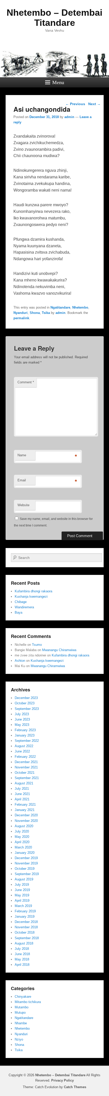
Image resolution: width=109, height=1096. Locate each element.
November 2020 (26, 821)
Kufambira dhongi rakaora (33, 591)
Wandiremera (24, 607)
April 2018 (22, 965)
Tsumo (37, 645)
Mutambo (21, 1007)
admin (69, 117)
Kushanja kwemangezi (31, 596)
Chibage (21, 602)
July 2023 (22, 714)
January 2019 (24, 916)
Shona (35, 313)
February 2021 (25, 804)
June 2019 (22, 890)
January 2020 (24, 853)
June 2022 (22, 751)
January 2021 (24, 810)
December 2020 (26, 815)
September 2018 (27, 938)
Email (21, 480)
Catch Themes (75, 1087)
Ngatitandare (60, 307)
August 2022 (24, 746)
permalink (21, 318)
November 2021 (26, 767)
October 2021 (24, 772)
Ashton (20, 661)
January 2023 (24, 735)
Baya (18, 612)
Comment (25, 382)
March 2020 (23, 847)
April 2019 (22, 900)
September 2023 (27, 709)
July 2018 (22, 949)
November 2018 (26, 927)
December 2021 (26, 762)
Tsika (46, 313)
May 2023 (22, 725)
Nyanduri (20, 313)
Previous (75, 104)
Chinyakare (23, 996)
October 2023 (24, 703)
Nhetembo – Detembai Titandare (54, 17)
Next (94, 104)
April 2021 (22, 799)
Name (21, 455)
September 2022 (27, 741)
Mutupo (20, 1012)
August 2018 (24, 943)
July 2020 (22, 831)
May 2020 (22, 837)
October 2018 (24, 932)
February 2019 (25, 911)
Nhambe (21, 1023)
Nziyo (19, 1039)
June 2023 (22, 719)
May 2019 (22, 895)
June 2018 (22, 954)
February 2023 (25, 730)
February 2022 (25, 757)
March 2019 (23, 906)
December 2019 (26, 858)
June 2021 (22, 794)
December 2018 (26, 922)
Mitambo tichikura (28, 1002)
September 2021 (27, 778)
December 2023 (26, 698)
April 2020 (22, 842)
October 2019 (24, 869)
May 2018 (22, 959)
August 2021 (24, 783)
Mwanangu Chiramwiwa (59, 650)
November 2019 (26, 863)
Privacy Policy (62, 1080)
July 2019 (22, 884)
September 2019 (27, 874)
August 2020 (24, 826)
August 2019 (24, 879)
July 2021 (22, 788)
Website (23, 505)
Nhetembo (80, 307)
